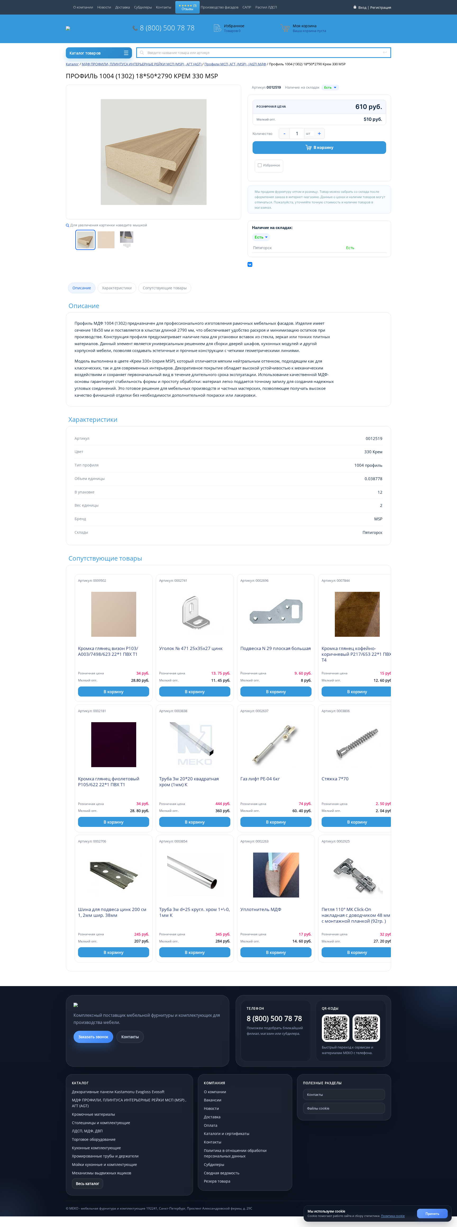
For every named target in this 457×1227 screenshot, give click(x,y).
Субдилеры (143, 7)
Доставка (122, 7)
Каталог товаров (85, 53)
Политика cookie (393, 1216)
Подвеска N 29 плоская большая (275, 648)
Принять (432, 1213)
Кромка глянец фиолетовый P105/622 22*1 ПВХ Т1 (108, 782)
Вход (362, 7)
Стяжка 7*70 (335, 779)
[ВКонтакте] (250, 264)
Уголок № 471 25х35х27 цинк (191, 648)
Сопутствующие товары (165, 287)
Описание (81, 287)
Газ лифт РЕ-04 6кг (260, 779)
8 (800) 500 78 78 (167, 28)
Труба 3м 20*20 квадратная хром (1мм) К (189, 782)
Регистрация (380, 7)
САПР (247, 7)
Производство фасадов (219, 7)
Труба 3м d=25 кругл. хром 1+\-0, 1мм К (194, 912)
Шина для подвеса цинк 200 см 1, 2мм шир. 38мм (112, 912)
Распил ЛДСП (266, 7)
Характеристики (117, 287)
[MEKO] (103, 1005)
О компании (83, 7)
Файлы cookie (318, 1108)
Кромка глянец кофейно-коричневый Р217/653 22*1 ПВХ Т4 (357, 654)
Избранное (271, 165)
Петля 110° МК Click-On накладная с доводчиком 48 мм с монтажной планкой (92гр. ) (356, 915)
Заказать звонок (93, 1036)
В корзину (323, 147)
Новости (104, 7)
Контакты (163, 7)
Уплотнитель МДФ (260, 909)
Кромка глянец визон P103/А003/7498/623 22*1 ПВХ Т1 (108, 651)
